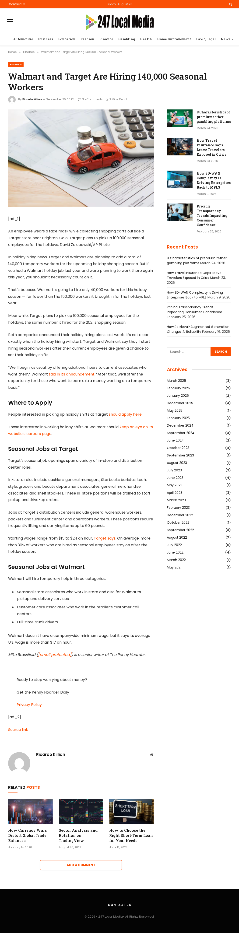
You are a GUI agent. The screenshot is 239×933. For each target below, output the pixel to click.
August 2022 (177, 537)
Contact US (17, 4)
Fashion (87, 39)
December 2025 (180, 403)
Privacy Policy (29, 704)
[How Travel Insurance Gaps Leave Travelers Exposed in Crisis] (180, 146)
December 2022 (180, 515)
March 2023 (176, 500)
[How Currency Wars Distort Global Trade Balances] (30, 811)
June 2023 (175, 477)
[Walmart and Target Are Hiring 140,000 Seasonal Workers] (81, 205)
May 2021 (174, 567)
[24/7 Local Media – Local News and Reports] (120, 21)
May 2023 (174, 485)
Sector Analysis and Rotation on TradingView (78, 835)
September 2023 (180, 455)
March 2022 (176, 560)
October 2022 (178, 522)
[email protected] (54, 654)
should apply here (125, 414)
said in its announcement (72, 374)
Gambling (126, 39)
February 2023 (178, 507)
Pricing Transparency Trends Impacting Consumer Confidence (212, 215)
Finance (106, 39)
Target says (105, 538)
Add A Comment (81, 865)
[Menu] (10, 21)
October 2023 (178, 447)
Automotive (23, 39)
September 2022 (180, 530)
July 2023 (174, 470)
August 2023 (177, 462)
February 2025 (178, 418)
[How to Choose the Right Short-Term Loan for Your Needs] (131, 811)
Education (66, 39)
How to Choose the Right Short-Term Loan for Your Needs (131, 835)
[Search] (230, 4)
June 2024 (175, 440)
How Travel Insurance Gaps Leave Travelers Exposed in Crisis (211, 147)
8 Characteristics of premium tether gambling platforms (214, 117)
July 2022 (174, 545)
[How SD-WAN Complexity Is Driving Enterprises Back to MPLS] (180, 179)
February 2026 (178, 388)
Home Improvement (174, 39)
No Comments (92, 99)
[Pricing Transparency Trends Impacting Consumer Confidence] (180, 212)
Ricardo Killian (32, 99)
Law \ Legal (206, 39)
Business (45, 39)
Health (146, 39)
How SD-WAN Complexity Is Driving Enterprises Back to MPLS (214, 180)
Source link (18, 729)
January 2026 (178, 395)
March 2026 (176, 380)
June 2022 (175, 552)
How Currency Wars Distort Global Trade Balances (27, 835)
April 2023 (174, 492)
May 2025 (174, 410)
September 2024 (180, 433)
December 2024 (180, 425)
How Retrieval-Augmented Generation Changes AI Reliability (198, 329)
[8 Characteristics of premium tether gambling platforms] (180, 118)
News (225, 39)
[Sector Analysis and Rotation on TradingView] (81, 811)
